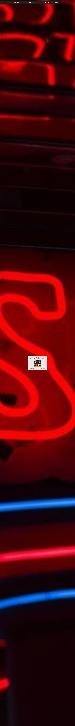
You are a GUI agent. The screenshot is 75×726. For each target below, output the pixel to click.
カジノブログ (4, 2)
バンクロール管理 (50, 2)
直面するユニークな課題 (26, 2)
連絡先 (56, 2)
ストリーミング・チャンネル (14, 2)
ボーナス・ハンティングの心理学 (39, 2)
